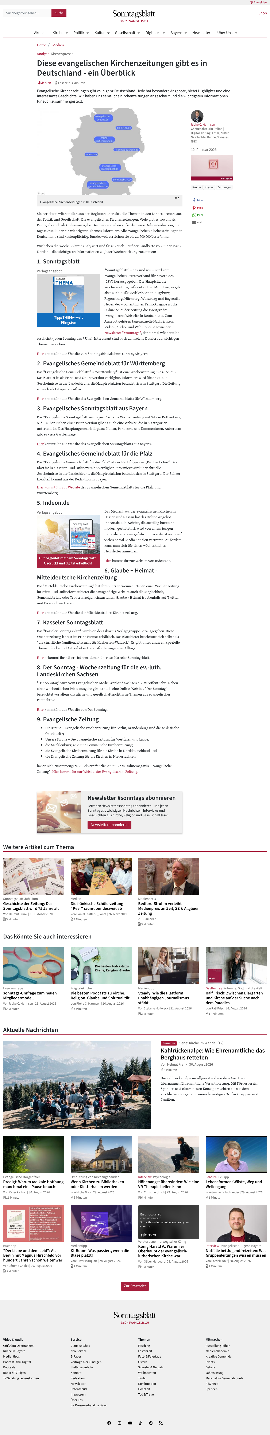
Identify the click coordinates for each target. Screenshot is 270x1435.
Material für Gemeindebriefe (224, 1378)
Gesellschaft (125, 33)
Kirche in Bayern (14, 1351)
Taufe (142, 1378)
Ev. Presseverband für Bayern (90, 1405)
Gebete (210, 1367)
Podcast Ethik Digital (17, 1362)
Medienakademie (217, 1351)
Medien (58, 44)
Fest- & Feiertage (149, 1356)
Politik (78, 33)
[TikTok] (140, 1424)
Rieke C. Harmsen (203, 124)
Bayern (176, 33)
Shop (262, 13)
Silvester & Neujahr (151, 1367)
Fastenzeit (145, 1351)
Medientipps (11, 1356)
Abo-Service (79, 1351)
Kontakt (76, 1373)
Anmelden (260, 2)
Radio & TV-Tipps (14, 1373)
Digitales (153, 33)
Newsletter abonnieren (109, 825)
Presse (209, 187)
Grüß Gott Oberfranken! (18, 1346)
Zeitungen (224, 187)
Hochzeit (144, 1389)
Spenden (211, 1389)
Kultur (99, 33)
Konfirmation (147, 1384)
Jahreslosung (214, 1373)
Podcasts (9, 1367)
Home (41, 44)
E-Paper (76, 1356)
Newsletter (201, 33)
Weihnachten (147, 1373)
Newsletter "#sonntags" (122, 332)
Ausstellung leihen (218, 1346)
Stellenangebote (82, 1367)
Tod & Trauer (146, 1394)
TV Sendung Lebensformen (21, 1378)
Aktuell (40, 33)
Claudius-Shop (80, 1346)
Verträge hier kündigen (86, 1362)
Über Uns (224, 33)
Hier (41, 353)
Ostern (142, 1362)
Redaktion (78, 1378)
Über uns (76, 1400)
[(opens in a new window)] (109, 1424)
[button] (44, 82)
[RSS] (161, 1424)
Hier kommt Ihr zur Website (58, 487)
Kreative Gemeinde (219, 1356)
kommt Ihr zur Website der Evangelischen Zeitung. (99, 771)
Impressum (78, 1394)
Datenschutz (79, 1389)
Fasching (144, 1346)
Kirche (58, 33)
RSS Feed (212, 1384)
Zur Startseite (135, 1286)
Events (210, 1362)
